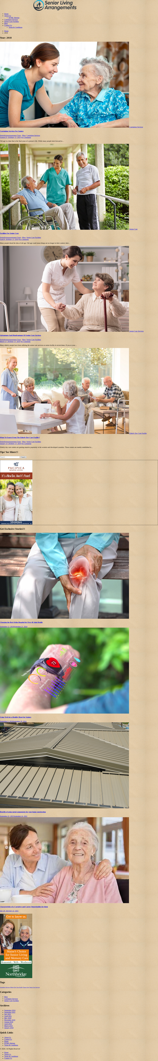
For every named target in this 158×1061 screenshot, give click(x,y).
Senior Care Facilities (11, 21)
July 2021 (7, 1014)
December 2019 (9, 1020)
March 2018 (8, 1026)
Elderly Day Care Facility (138, 433)
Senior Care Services (136, 331)
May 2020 (7, 1018)
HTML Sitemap (14, 18)
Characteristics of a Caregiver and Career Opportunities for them (24, 907)
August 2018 (8, 1022)
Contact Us (8, 25)
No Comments (26, 137)
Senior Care (133, 229)
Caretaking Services (11, 20)
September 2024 (9, 1010)
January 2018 (8, 1028)
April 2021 (8, 1016)
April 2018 (8, 1024)
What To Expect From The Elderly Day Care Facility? (20, 437)
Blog (6, 23)
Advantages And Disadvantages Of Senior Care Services (20, 335)
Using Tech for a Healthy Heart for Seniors (15, 717)
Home (6, 14)
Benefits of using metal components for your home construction (23, 812)
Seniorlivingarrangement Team (10, 135)
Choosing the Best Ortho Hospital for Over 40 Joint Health (21, 622)
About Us (7, 16)
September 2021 (9, 1012)
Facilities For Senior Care (9, 233)
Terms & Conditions (15, 27)
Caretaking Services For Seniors (12, 131)
